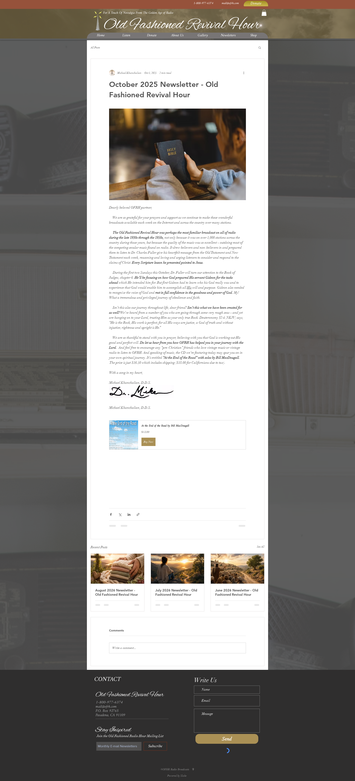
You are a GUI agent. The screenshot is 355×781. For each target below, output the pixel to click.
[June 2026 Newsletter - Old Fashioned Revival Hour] (237, 569)
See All (260, 546)
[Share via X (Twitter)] (120, 514)
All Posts (95, 47)
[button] (264, 13)
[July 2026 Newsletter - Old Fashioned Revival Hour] (177, 569)
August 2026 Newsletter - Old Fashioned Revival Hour (116, 592)
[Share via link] (138, 514)
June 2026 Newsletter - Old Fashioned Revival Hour (236, 592)
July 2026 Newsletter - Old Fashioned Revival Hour (176, 592)
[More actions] (243, 73)
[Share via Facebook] (111, 514)
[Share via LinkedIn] (129, 514)
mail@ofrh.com (230, 3)
